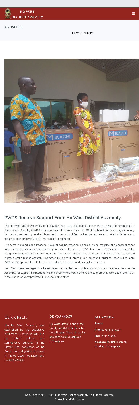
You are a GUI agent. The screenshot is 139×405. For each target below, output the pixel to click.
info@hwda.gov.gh (114, 323)
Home (75, 33)
